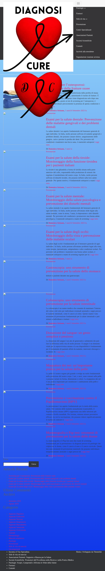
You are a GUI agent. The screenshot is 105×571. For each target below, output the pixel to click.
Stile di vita (81, 19)
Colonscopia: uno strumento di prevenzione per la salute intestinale (70, 302)
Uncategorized (14, 549)
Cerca (5, 459)
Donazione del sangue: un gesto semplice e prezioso (68, 334)
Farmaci (79, 14)
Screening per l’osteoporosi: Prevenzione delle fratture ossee (32, 476)
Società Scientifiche (84, 41)
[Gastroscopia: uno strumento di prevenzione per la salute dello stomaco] (27, 276)
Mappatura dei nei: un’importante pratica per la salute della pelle (69, 367)
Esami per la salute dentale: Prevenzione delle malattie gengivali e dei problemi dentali (74, 123)
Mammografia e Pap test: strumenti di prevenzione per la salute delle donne (72, 434)
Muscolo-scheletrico (16, 538)
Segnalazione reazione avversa (88, 57)
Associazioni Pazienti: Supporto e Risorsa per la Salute (30, 557)
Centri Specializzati (83, 30)
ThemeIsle (98, 552)
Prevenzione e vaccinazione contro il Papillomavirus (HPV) (71, 400)
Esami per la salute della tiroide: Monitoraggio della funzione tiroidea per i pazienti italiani (71, 161)
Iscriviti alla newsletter (85, 52)
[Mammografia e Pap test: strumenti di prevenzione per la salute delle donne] (27, 441)
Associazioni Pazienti (84, 35)
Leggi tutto (93, 219)
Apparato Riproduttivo (17, 525)
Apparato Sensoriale (16, 527)
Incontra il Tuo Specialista (19, 552)
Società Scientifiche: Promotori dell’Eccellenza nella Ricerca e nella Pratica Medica (41, 560)
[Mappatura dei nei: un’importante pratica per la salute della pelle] (27, 374)
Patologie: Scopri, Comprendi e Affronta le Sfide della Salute (32, 563)
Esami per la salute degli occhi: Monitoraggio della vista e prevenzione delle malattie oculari (73, 235)
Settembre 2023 (15, 501)
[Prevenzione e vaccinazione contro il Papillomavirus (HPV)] (27, 407)
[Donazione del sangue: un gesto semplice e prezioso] (27, 341)
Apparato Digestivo (16, 514)
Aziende (12, 533)
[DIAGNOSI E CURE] (38, 3)
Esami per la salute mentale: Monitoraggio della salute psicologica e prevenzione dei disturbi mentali (73, 199)
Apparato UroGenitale (17, 530)
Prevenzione (81, 24)
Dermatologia (14, 536)
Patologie (80, 8)
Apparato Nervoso (16, 519)
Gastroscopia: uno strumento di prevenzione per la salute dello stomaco (73, 269)
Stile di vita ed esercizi (17, 546)
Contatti (79, 46)
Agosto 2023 (14, 504)
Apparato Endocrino (16, 517)
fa (76, 111)
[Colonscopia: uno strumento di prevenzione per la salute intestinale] (27, 309)
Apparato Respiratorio (17, 522)
